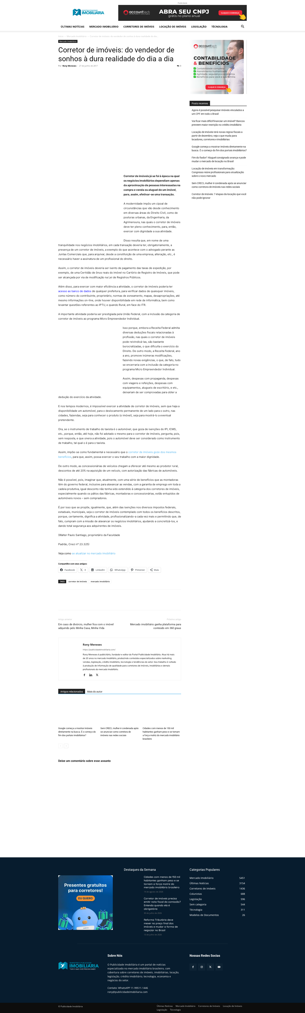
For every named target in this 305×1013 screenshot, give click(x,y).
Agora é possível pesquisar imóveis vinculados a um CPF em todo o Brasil (218, 112)
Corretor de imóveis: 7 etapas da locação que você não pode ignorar (219, 196)
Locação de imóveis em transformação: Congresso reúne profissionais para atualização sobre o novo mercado (218, 172)
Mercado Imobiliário (103, 26)
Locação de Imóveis (172, 26)
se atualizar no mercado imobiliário (93, 553)
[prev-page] (60, 746)
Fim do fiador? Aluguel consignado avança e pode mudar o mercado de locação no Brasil (219, 159)
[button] (242, 27)
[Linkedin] (92, 675)
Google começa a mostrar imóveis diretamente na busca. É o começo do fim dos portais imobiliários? (77, 732)
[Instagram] (201, 967)
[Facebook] (61, 73)
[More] (94, 73)
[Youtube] (219, 967)
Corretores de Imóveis (138, 26)
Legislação (199, 26)
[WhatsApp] (86, 73)
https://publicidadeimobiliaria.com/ (99, 649)
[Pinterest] (78, 73)
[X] (69, 73)
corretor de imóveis (77, 581)
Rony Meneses (69, 65)
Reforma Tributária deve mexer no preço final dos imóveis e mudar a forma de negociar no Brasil (161, 925)
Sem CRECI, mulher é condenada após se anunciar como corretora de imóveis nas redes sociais (119, 732)
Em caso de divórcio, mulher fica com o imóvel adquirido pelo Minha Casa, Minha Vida (86, 626)
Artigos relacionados (71, 691)
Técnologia (219, 26)
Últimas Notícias (72, 26)
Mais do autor (94, 691)
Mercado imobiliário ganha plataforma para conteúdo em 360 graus (155, 626)
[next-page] (66, 746)
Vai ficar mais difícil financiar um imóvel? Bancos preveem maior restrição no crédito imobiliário (218, 123)
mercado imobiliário (100, 581)
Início (60, 36)
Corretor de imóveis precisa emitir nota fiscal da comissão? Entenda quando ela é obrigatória (162, 903)
